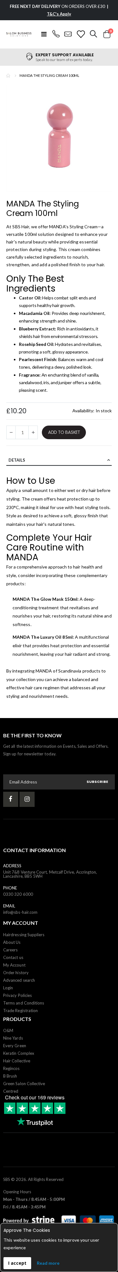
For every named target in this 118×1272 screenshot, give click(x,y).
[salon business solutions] (18, 34)
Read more (48, 1263)
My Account (14, 965)
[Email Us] (68, 34)
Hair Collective (16, 1060)
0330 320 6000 (18, 894)
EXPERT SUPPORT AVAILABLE (65, 55)
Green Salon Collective (24, 1083)
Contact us (13, 957)
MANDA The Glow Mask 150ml (45, 599)
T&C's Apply (59, 13)
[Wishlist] (80, 34)
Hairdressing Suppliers (23, 934)
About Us (12, 942)
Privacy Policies (17, 995)
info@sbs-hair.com (20, 912)
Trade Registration (20, 1010)
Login (8, 987)
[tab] (59, 460)
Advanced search (19, 980)
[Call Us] (56, 34)
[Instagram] (27, 799)
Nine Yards (13, 1038)
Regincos (11, 1068)
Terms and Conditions (23, 1002)
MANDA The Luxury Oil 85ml (43, 637)
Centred (10, 1091)
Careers (10, 949)
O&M (8, 1030)
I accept (17, 1263)
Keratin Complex (18, 1053)
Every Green (14, 1045)
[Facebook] (10, 799)
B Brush (10, 1075)
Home (8, 75)
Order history (16, 972)
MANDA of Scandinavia (58, 670)
